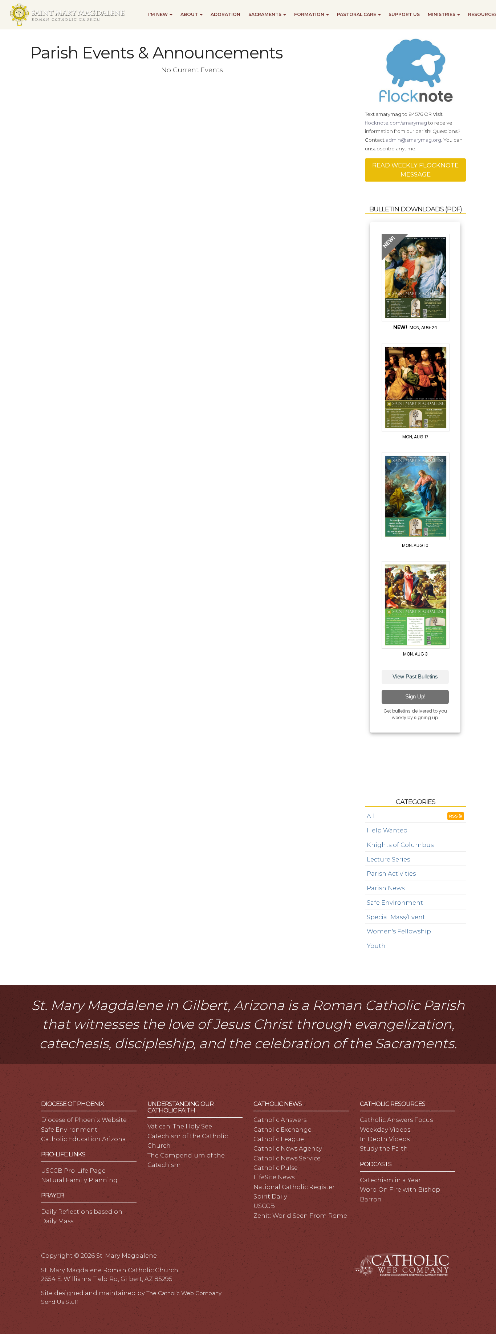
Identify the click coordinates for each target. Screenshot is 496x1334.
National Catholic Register (294, 1187)
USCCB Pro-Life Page (73, 1170)
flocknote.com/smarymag (396, 123)
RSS (454, 816)
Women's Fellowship (399, 931)
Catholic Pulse (275, 1167)
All (371, 816)
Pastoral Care (357, 14)
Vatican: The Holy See (179, 1126)
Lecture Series (388, 859)
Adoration (225, 14)
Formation (309, 14)
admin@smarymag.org (413, 140)
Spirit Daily (270, 1196)
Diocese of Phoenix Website (84, 1119)
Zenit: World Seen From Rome (300, 1215)
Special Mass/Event (396, 917)
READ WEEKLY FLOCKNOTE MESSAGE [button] (415, 170)
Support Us (404, 14)
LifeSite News (273, 1177)
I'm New (158, 14)
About (189, 14)
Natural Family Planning (79, 1180)
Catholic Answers (279, 1119)
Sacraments (265, 14)
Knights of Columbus (400, 844)
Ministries (442, 14)
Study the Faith (384, 1148)
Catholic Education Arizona (83, 1139)
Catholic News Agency (287, 1148)
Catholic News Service (287, 1158)
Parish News (385, 888)
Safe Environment (395, 902)
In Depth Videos (385, 1139)
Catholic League (278, 1139)
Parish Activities (391, 873)
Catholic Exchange (282, 1129)
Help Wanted (387, 830)
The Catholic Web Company (183, 1293)
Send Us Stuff (59, 1302)
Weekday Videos (385, 1129)
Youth (376, 945)
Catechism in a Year (390, 1180)
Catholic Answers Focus (396, 1119)
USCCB (264, 1205)
